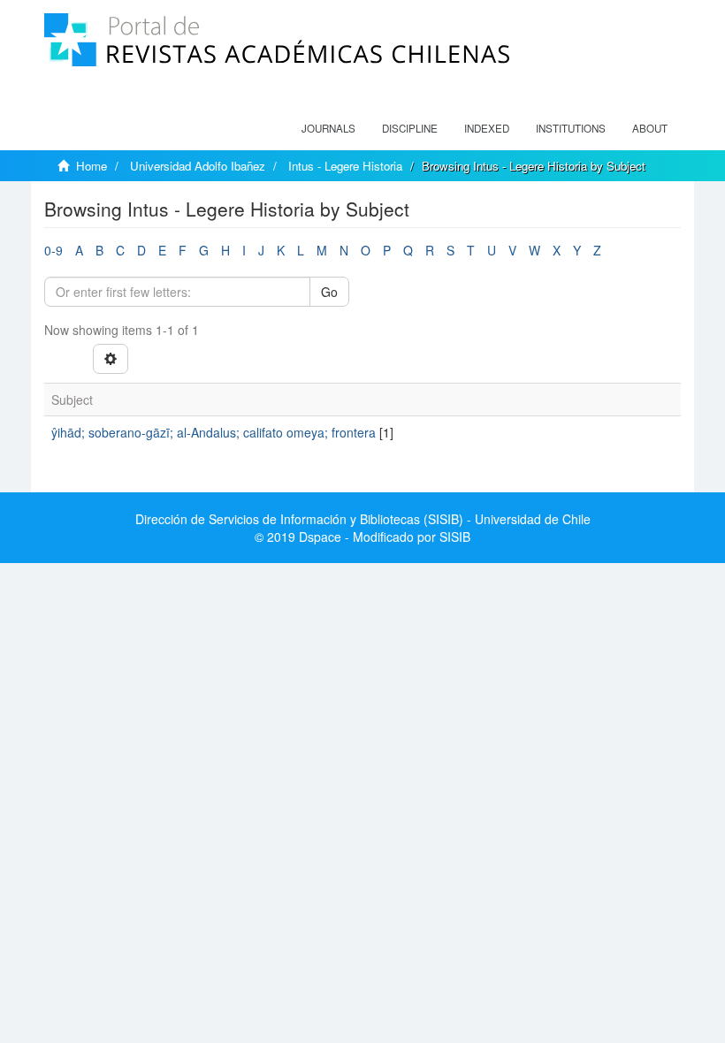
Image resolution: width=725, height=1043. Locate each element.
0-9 (53, 250)
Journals (328, 128)
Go (329, 292)
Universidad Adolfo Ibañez (197, 165)
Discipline (410, 128)
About (650, 128)
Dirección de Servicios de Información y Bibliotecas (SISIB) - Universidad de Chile (363, 519)
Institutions (571, 128)
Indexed (486, 128)
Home (91, 165)
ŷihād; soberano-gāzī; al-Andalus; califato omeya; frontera (213, 432)
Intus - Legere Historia (345, 165)
